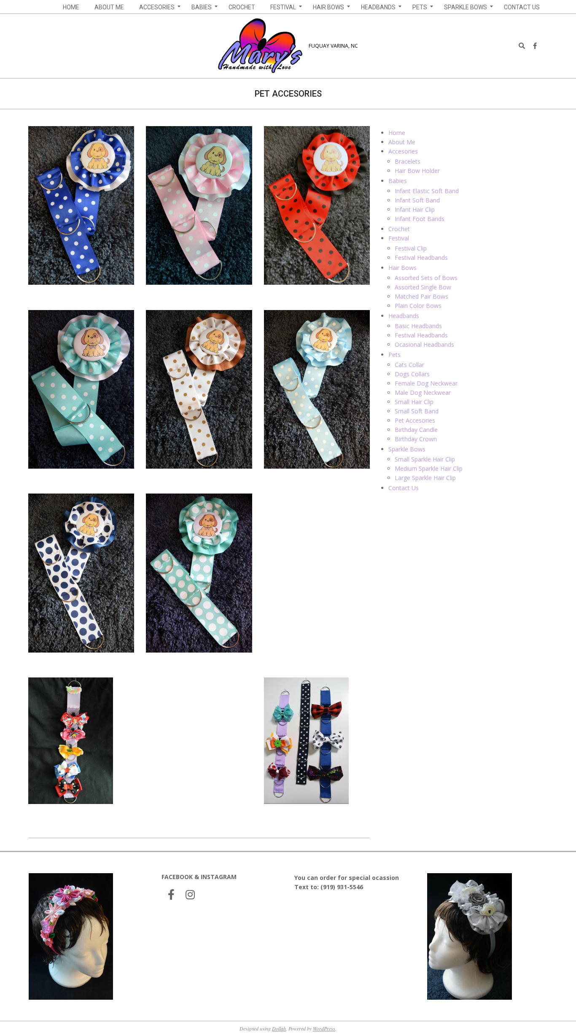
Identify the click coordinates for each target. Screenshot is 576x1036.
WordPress (324, 1028)
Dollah (279, 1028)
